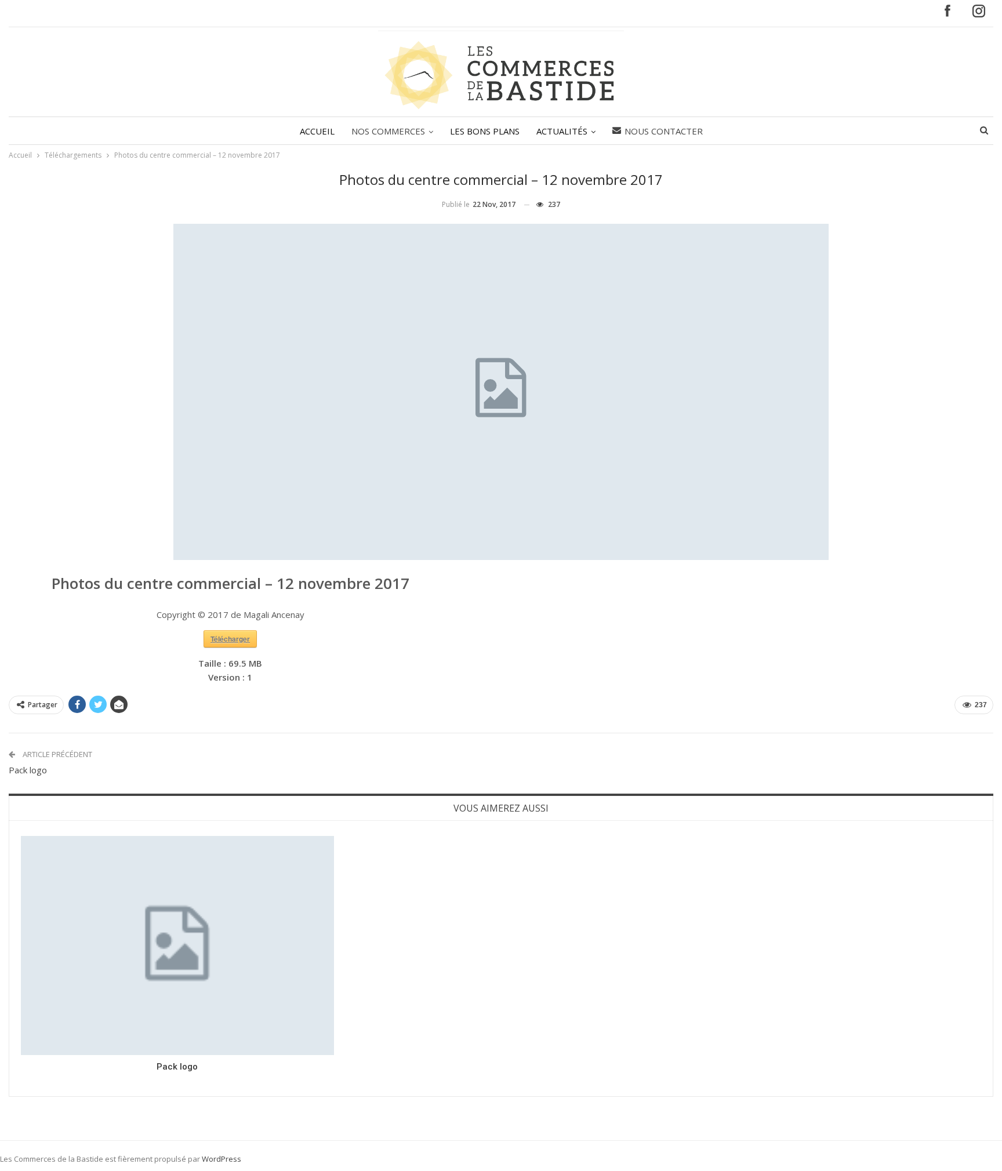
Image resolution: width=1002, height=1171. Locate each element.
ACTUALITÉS (561, 131)
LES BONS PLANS (485, 131)
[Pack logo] (177, 945)
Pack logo (28, 770)
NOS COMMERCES (388, 131)
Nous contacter (664, 131)
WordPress (221, 1159)
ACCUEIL (317, 131)
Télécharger (230, 639)
